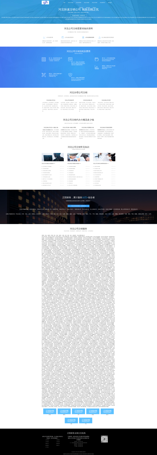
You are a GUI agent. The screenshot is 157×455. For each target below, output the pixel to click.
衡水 (71, 235)
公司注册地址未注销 (97, 185)
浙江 (61, 214)
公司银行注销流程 (97, 166)
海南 (97, 214)
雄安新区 (74, 235)
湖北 (83, 214)
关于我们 (47, 447)
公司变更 (47, 441)
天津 (23, 214)
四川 (106, 214)
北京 (19, 214)
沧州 (66, 235)
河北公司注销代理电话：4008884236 (78, 205)
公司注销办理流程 (46, 168)
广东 (90, 214)
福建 (70, 214)
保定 (57, 235)
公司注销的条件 (71, 172)
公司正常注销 (96, 183)
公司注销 (58, 441)
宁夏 (132, 214)
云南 (113, 214)
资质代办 (47, 443)
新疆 (136, 214)
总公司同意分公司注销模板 (47, 166)
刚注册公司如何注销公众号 (98, 172)
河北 (26, 214)
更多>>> (53, 163)
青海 (129, 214)
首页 (64, 2)
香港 (143, 214)
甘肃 (126, 214)
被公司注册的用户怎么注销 (47, 174)
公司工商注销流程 (97, 181)
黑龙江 (47, 214)
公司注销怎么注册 (97, 168)
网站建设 (47, 445)
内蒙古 (33, 214)
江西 (64, 214)
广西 (93, 214)
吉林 (43, 214)
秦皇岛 (49, 235)
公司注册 (47, 439)
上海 (54, 214)
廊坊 (68, 235)
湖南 (87, 214)
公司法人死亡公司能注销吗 (72, 185)
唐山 (46, 235)
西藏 (116, 214)
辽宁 (40, 214)
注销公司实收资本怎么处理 (47, 183)
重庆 (103, 214)
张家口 (60, 235)
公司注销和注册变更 (71, 168)
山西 (29, 214)
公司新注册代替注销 (71, 174)
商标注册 (58, 443)
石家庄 (43, 235)
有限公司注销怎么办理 (97, 170)
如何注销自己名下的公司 (47, 185)
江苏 (57, 214)
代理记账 (58, 439)
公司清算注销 (45, 181)
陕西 (122, 214)
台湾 (150, 214)
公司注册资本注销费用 (72, 166)
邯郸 (52, 235)
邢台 (54, 235)
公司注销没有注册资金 (46, 172)
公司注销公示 (70, 183)
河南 (80, 214)
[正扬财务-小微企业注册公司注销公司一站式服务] (45, 2)
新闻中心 (58, 445)
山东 (74, 214)
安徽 (67, 214)
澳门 (146, 214)
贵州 (109, 214)
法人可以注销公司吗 (97, 174)
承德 (63, 235)
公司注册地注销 (71, 170)
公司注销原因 (70, 181)
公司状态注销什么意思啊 (47, 170)
